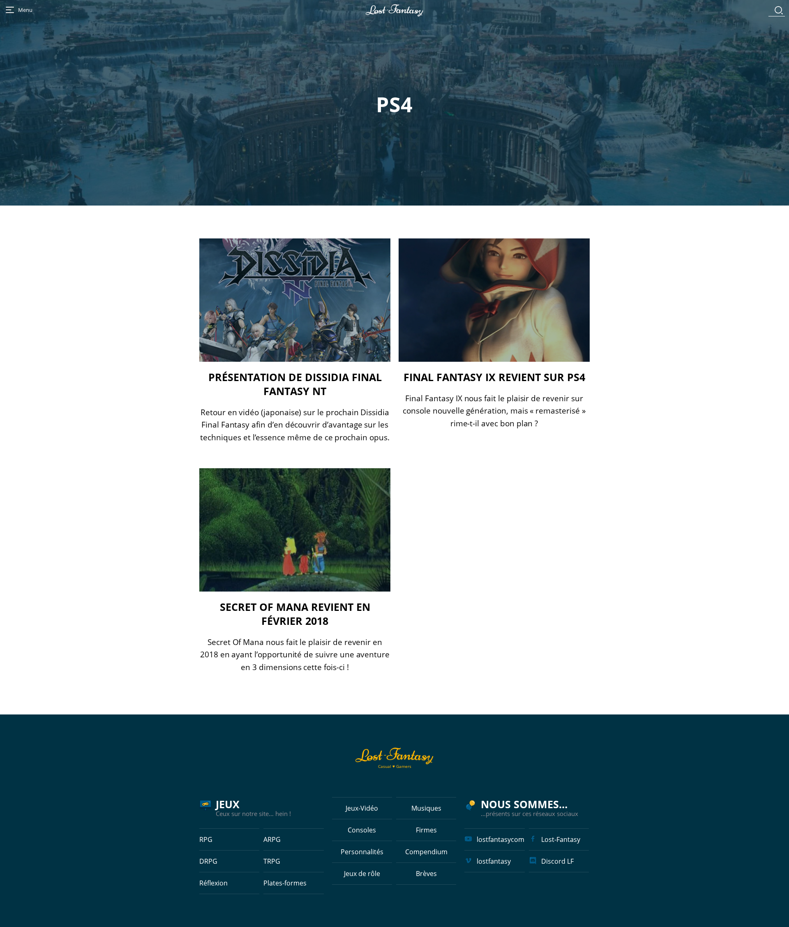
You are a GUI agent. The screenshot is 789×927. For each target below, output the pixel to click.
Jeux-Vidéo (362, 808)
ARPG (272, 839)
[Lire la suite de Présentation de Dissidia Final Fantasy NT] (294, 300)
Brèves (426, 873)
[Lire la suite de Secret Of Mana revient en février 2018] (294, 530)
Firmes (426, 830)
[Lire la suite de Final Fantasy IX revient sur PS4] (494, 300)
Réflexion (213, 883)
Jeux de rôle (362, 873)
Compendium (426, 851)
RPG (205, 839)
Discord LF (557, 861)
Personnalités (362, 851)
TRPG (271, 861)
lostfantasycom (500, 839)
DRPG (208, 861)
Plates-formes (285, 883)
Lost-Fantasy (560, 839)
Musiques (426, 808)
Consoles (362, 830)
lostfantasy (494, 861)
